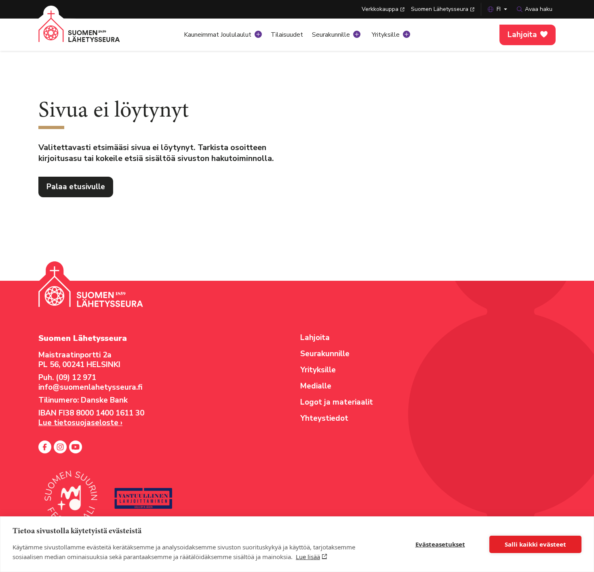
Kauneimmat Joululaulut (217, 34)
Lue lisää (308, 557)
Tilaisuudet (287, 34)
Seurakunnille (331, 34)
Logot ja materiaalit (336, 402)
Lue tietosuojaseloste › (80, 423)
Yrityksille (386, 34)
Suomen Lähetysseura (439, 9)
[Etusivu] (88, 32)
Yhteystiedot (324, 418)
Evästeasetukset (440, 544)
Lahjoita (522, 34)
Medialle (315, 386)
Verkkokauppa (380, 9)
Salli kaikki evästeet (535, 544)
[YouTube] (75, 446)
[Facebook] (44, 446)
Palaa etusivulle (75, 187)
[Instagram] (60, 446)
